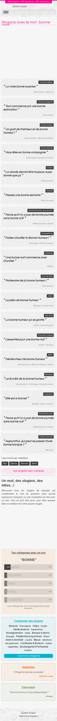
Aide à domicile (14, 640)
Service (50, 92)
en (20, 152)
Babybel (49, 374)
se (33, 319)
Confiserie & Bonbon (32, 643)
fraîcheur (26, 129)
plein (12, 300)
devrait (23, 171)
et (33, 129)
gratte (40, 319)
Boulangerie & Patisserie (34, 646)
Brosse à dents (41, 633)
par (29, 106)
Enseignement (14, 633)
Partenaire (12, 280)
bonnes (24, 463)
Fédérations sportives (29, 636)
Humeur (42, 237)
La (7, 86)
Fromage (34, 243)
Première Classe (45, 335)
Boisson (37, 306)
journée (49, 214)
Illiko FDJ (49, 316)
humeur (8, 132)
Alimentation (31, 138)
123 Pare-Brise (46, 82)
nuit (21, 218)
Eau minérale (47, 404)
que (14, 175)
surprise (30, 86)
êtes (15, 152)
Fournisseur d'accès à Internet (40, 158)
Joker (50, 296)
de (17, 129)
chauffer (19, 237)
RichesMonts (47, 234)
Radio (44, 626)
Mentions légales (28, 716)
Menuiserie (25, 626)
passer (40, 441)
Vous (8, 152)
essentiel (13, 339)
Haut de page (51, 712)
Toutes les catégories (28, 656)
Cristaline (48, 394)
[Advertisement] (28, 51)
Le (7, 300)
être (30, 171)
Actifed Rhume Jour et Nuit (40, 210)
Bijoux (37, 640)
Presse (50, 696)
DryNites (49, 253)
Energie (10, 636)
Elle (7, 398)
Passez (10, 195)
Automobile (39, 92)
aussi (48, 171)
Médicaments (40, 224)
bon (5, 463)
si (16, 398)
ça (30, 319)
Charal (50, 168)
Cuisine (28, 650)
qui (23, 441)
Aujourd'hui (12, 441)
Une (8, 257)
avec (44, 257)
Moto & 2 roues (46, 676)
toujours (39, 171)
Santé (50, 224)
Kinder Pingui (47, 125)
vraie (12, 86)
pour (22, 339)
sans (6, 218)
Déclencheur (13, 359)
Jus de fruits (48, 306)
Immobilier (48, 115)
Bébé (50, 266)
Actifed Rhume (46, 414)
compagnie (38, 152)
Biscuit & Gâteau (46, 138)
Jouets (28, 640)
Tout (8, 106)
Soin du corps (47, 201)
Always (50, 191)
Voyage (50, 345)
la (26, 237)
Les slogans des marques (28, 470)
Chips (36, 626)
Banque (49, 450)
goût (13, 129)
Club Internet (47, 148)
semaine (34, 195)
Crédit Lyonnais (46, 437)
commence (18, 106)
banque (17, 444)
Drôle (51, 365)
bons (34, 463)
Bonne (32, 237)
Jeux (37, 325)
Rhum (47, 636)
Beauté (13, 626)
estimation (10, 109)
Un (7, 129)
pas (28, 214)
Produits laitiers (46, 243)
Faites (9, 237)
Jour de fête (47, 276)
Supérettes (37, 629)
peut (28, 441)
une (34, 106)
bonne (20, 86)
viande (13, 171)
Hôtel (42, 345)
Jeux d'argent (47, 325)
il (18, 214)
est (13, 398)
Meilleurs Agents (45, 102)
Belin (50, 355)
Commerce (48, 286)
